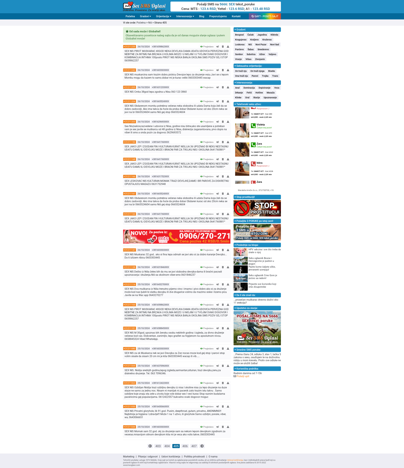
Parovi (255, 76)
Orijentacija (163, 16)
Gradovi (144, 16)
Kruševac (267, 39)
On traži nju (241, 71)
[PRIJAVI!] (228, 46)
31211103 (130, 304)
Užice (262, 54)
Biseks (271, 71)
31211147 (130, 250)
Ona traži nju (241, 76)
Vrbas (248, 59)
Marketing (128, 456)
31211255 (130, 46)
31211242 (130, 70)
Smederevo (263, 49)
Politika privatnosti (194, 456)
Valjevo (272, 54)
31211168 (130, 159)
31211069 (130, 365)
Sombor (239, 54)
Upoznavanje (270, 97)
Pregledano (208, 46)
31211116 (130, 284)
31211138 (130, 267)
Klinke (238, 97)
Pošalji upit (243, 376)
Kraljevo (254, 39)
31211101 (130, 328)
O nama (213, 456)
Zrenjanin (260, 59)
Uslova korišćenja (235, 460)
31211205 (130, 87)
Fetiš (249, 92)
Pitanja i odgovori (148, 456)
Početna (130, 16)
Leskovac (240, 44)
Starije (256, 97)
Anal (237, 87)
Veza (276, 87)
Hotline (259, 92)
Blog (201, 16)
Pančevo (239, 49)
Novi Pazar (260, 44)
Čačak (250, 34)
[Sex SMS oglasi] (146, 7)
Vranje (238, 59)
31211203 (130, 121)
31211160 (130, 214)
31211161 (130, 193)
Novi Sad (274, 44)
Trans (275, 76)
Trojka (265, 76)
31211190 (130, 142)
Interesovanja (184, 16)
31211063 (130, 383)
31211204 (130, 101)
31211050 (130, 406)
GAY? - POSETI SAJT (266, 16)
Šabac (251, 49)
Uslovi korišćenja (170, 456)
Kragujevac (241, 39)
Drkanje (239, 92)
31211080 (130, 348)
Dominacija (249, 87)
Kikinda (274, 34)
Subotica (251, 54)
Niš (150, 22)
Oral (247, 97)
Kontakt (236, 16)
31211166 (130, 176)
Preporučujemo (218, 16)
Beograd (239, 34)
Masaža (271, 92)
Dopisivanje (264, 87)
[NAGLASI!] (217, 46)
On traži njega (257, 71)
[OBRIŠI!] (223, 46)
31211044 (130, 427)
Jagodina (262, 34)
